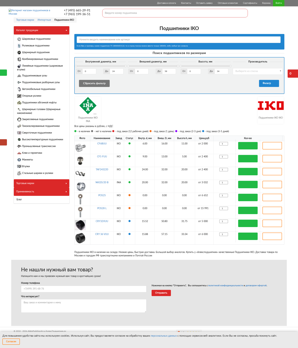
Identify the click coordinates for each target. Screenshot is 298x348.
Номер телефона (30, 283)
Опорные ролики (31, 96)
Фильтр (267, 83)
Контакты (186, 3)
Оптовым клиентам (228, 3)
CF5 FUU (102, 156)
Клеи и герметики (31, 153)
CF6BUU (102, 144)
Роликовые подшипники (35, 46)
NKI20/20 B (102, 182)
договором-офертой (256, 286)
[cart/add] (248, 145)
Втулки (25, 166)
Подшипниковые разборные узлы (40, 82)
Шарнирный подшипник (35, 52)
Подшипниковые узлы (34, 76)
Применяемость (25, 191)
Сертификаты (250, 3)
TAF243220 (102, 169)
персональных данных (164, 336)
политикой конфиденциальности (225, 286)
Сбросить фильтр (94, 83)
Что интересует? (30, 296)
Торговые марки (25, 183)
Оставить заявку (204, 3)
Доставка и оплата (166, 3)
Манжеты (27, 160)
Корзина (266, 3)
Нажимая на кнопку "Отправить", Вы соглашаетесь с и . (209, 286)
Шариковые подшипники (36, 39)
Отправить (161, 293)
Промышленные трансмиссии (38, 146)
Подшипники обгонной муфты (39, 102)
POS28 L (102, 208)
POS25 (102, 195)
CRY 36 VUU (102, 234)
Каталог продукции (27, 30)
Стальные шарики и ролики (37, 173)
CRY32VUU (102, 221)
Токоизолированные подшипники (40, 126)
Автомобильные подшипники (38, 89)
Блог (19, 199)
